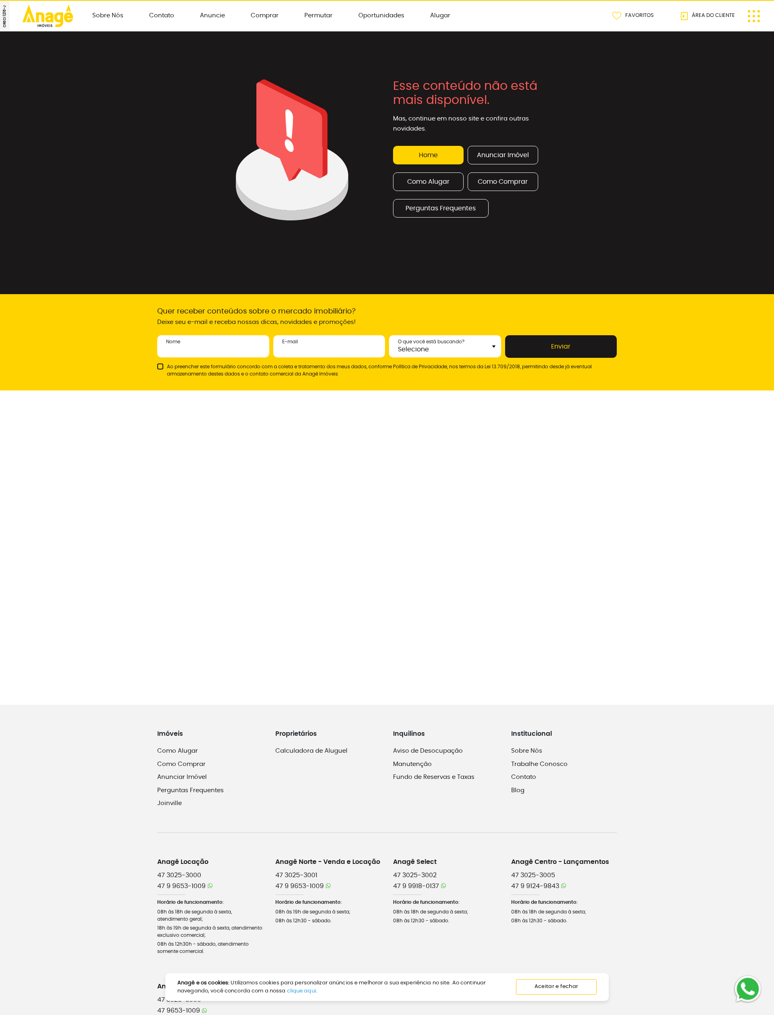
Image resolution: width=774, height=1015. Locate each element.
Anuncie (212, 15)
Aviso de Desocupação (428, 751)
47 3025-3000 (179, 875)
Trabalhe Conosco (539, 764)
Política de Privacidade (420, 366)
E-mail (290, 341)
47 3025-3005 (533, 875)
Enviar (560, 346)
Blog (517, 790)
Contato (161, 15)
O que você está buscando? (431, 341)
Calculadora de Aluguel (311, 751)
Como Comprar (503, 182)
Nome (173, 341)
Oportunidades (381, 15)
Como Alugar (428, 182)
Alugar (440, 15)
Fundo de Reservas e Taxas (433, 777)
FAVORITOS (639, 15)
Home (428, 155)
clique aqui (301, 991)
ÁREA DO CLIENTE (713, 15)
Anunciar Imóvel (503, 155)
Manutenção (412, 764)
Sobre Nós (107, 15)
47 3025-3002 (415, 875)
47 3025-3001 (296, 875)
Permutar (318, 15)
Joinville (169, 803)
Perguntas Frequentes (441, 208)
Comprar (265, 15)
